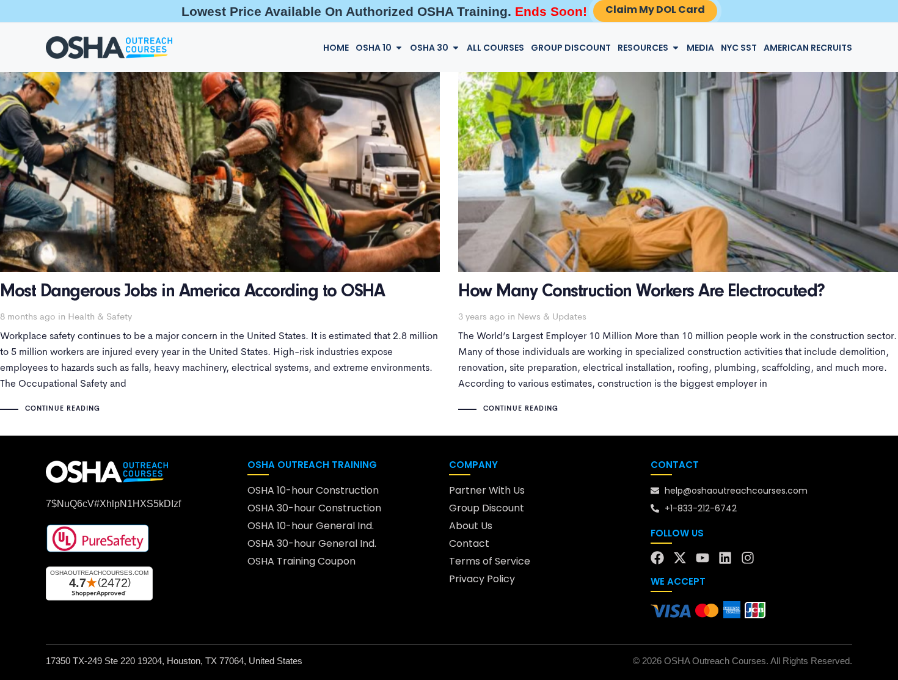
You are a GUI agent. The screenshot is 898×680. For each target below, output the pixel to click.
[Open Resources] (675, 48)
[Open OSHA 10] (399, 48)
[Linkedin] (725, 558)
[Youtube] (702, 558)
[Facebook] (657, 558)
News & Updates (551, 317)
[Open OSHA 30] (455, 48)
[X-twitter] (680, 558)
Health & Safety (100, 317)
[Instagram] (747, 558)
